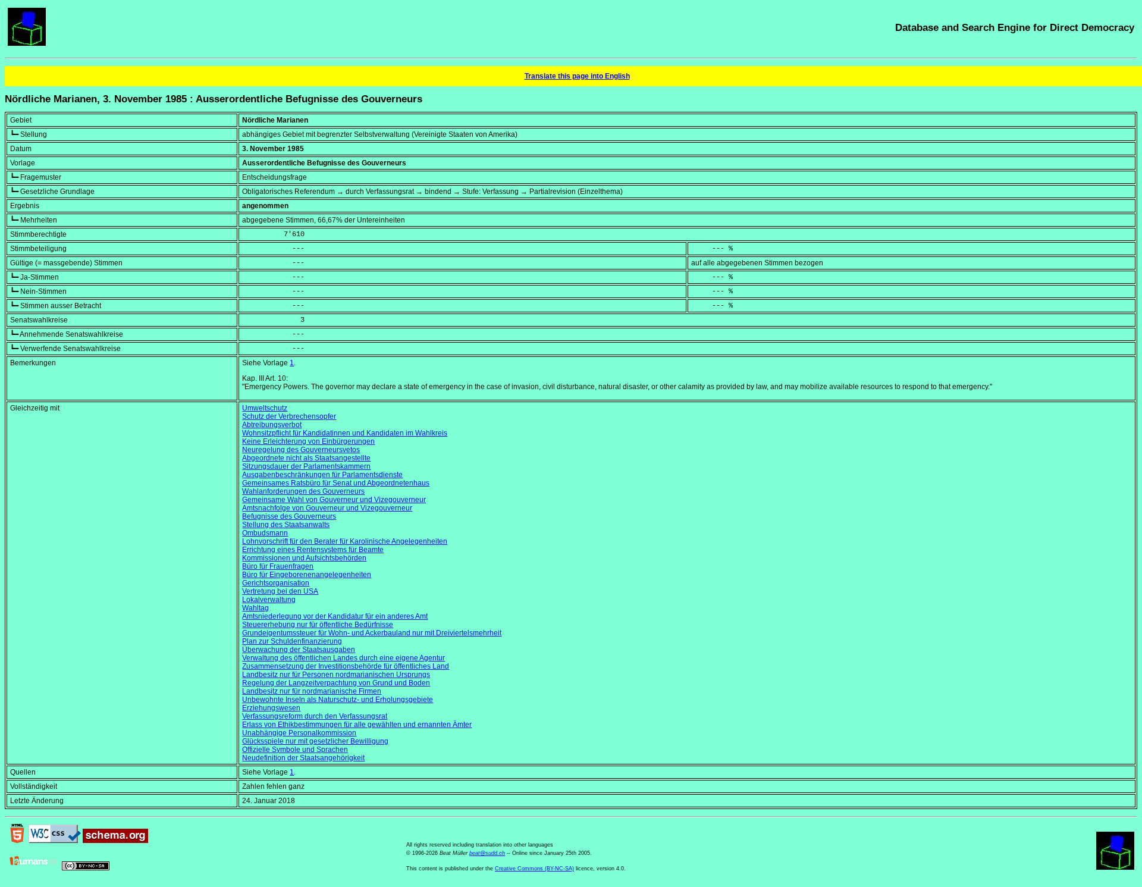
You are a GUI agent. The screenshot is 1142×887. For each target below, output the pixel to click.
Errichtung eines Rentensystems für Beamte (313, 550)
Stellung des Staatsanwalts (286, 525)
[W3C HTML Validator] (17, 840)
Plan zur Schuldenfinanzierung (292, 641)
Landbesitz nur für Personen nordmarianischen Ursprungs (336, 674)
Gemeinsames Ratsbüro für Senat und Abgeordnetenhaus (335, 483)
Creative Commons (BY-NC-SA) (534, 869)
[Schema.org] (115, 840)
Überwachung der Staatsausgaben (298, 649)
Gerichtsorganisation (275, 583)
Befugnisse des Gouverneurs (289, 516)
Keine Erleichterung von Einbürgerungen (308, 441)
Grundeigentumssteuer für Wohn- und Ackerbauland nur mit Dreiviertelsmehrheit (371, 633)
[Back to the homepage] (27, 43)
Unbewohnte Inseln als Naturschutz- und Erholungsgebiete (337, 699)
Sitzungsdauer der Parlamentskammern (306, 466)
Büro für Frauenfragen (277, 566)
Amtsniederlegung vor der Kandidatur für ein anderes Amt (335, 616)
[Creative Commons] (85, 868)
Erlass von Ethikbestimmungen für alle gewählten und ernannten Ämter (357, 724)
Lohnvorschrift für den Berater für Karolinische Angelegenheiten (344, 541)
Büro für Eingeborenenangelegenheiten (306, 575)
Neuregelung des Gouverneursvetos (301, 450)
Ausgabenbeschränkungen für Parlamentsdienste (322, 475)
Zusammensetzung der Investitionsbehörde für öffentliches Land (345, 666)
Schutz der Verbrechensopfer (289, 416)
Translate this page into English (577, 76)
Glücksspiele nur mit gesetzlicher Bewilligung (315, 741)
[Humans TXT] (34, 868)
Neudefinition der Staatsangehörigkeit (303, 758)
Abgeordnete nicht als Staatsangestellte (306, 458)
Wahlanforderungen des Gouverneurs (303, 491)
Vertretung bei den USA (280, 591)
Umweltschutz (264, 408)
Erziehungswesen (271, 708)
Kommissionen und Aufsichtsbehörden (304, 558)
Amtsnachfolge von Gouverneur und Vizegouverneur (327, 508)
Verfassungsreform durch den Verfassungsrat (314, 716)
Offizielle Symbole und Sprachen (295, 749)
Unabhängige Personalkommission (299, 733)
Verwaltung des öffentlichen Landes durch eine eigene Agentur (343, 658)
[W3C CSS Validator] (55, 840)
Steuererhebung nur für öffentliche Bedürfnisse (317, 624)
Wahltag (255, 608)
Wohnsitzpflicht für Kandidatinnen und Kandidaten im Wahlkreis (344, 433)
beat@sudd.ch (487, 853)
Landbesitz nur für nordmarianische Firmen (311, 691)
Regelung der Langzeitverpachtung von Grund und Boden (336, 683)
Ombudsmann (265, 533)
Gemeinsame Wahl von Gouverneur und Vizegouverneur (334, 500)
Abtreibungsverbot (272, 425)
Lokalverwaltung (269, 599)
